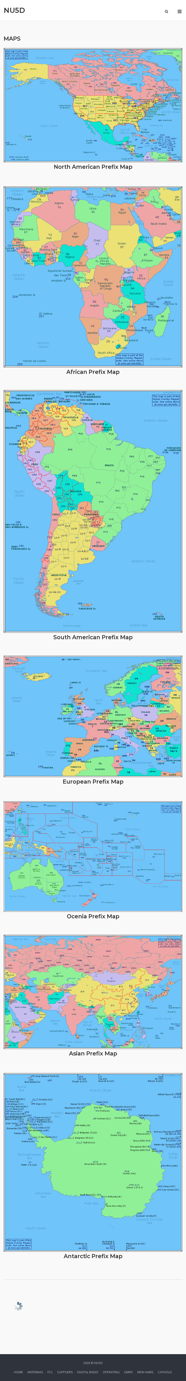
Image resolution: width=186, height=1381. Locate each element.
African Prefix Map (93, 372)
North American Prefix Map (93, 166)
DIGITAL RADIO (87, 1372)
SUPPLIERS (65, 1372)
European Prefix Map (93, 781)
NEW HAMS (145, 1372)
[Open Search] (166, 12)
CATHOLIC (165, 1372)
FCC (50, 1372)
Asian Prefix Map (93, 1053)
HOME (18, 1372)
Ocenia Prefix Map (93, 916)
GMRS (128, 1372)
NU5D (14, 10)
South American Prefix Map (93, 637)
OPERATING (111, 1372)
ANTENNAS (35, 1372)
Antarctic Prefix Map (93, 1256)
